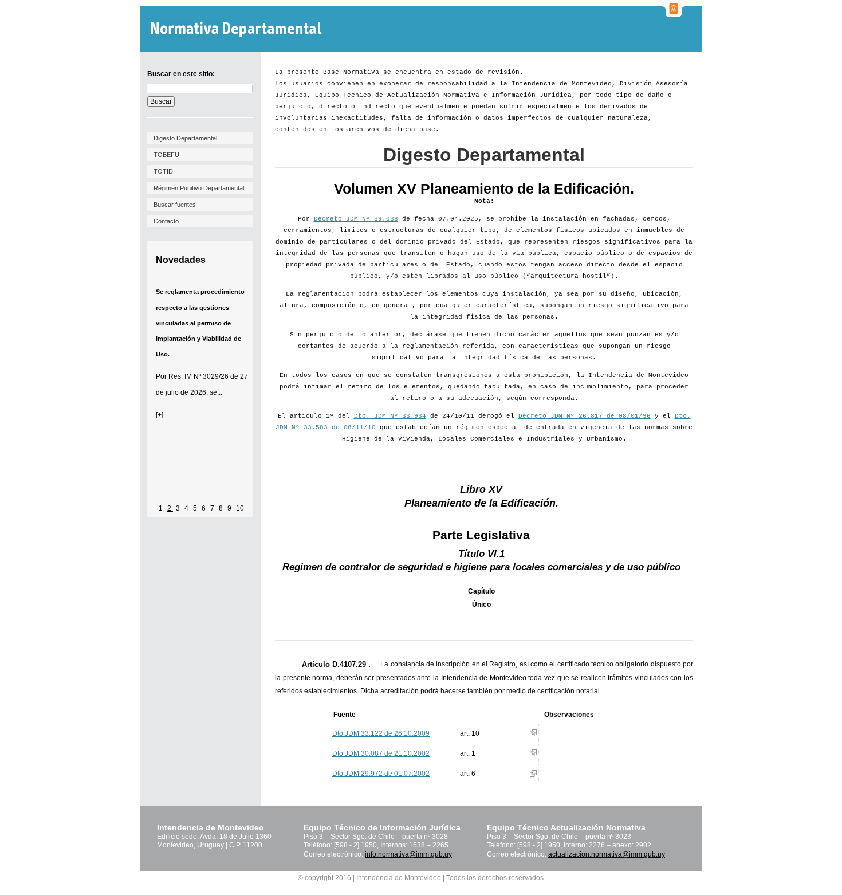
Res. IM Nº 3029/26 (198, 376)
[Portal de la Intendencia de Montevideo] (673, 13)
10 (240, 508)
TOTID (163, 171)
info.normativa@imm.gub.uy (408, 854)
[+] (159, 415)
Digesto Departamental (185, 138)
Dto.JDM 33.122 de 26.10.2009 (381, 733)
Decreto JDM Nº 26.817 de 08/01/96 (584, 416)
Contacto (166, 221)
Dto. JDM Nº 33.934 (390, 416)
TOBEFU (166, 154)
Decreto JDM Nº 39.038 (356, 218)
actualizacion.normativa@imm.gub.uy (606, 854)
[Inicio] (237, 29)
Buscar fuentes (175, 204)
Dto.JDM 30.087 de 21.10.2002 (381, 753)
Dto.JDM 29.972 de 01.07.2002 (381, 774)
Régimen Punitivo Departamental (199, 188)
